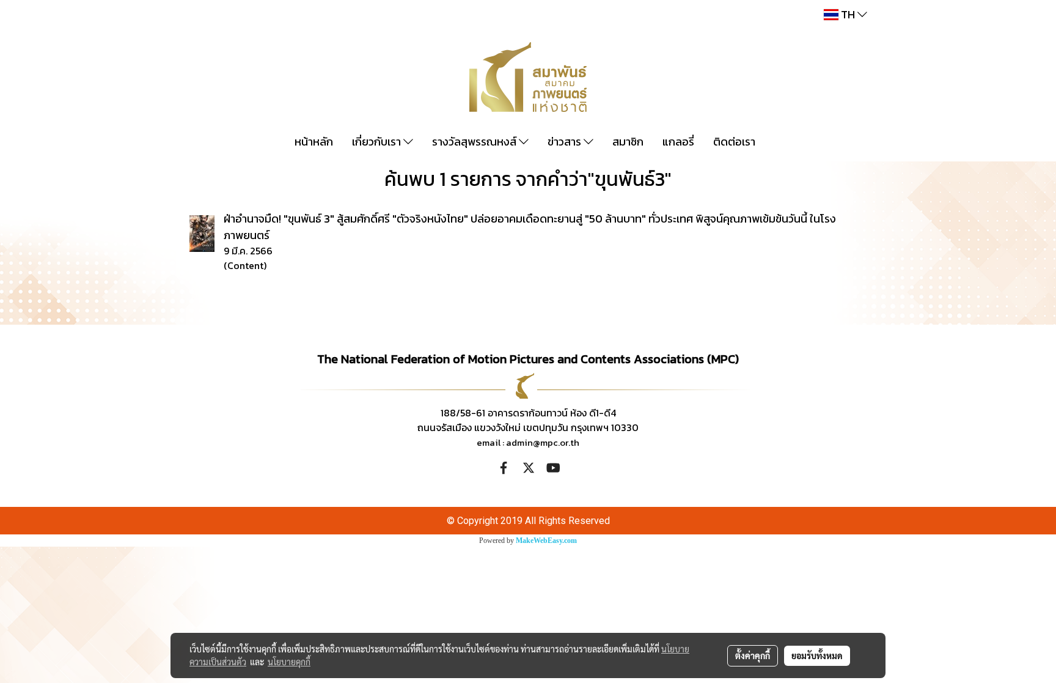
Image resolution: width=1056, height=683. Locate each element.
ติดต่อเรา (734, 141)
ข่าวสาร (566, 141)
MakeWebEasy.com (546, 540)
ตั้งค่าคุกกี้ (752, 655)
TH (847, 14)
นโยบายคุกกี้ (289, 661)
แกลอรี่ (678, 141)
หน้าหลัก (314, 141)
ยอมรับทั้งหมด (817, 655)
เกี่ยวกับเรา (377, 141)
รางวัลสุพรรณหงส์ (475, 141)
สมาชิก (628, 141)
